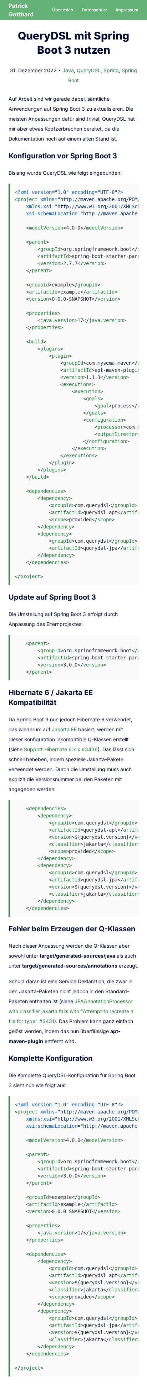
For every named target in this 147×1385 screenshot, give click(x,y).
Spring (111, 70)
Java (68, 70)
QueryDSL (89, 70)
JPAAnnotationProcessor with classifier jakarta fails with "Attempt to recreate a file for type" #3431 (71, 1011)
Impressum (127, 9)
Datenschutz (94, 9)
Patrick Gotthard (21, 10)
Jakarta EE (64, 729)
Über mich (62, 9)
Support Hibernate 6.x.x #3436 (61, 749)
